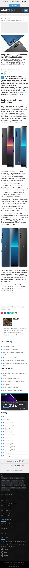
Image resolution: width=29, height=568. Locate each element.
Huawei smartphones (8, 453)
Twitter (6, 552)
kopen (3, 485)
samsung (17, 478)
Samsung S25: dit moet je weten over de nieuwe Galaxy (14, 374)
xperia (8, 309)
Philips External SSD (7, 508)
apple (15, 485)
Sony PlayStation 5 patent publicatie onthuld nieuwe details (15, 364)
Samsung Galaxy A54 (7, 515)
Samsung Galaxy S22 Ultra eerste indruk (12, 390)
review (3, 490)
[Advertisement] (14, 27)
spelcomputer (5, 487)
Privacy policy (5, 528)
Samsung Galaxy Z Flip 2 (9, 447)
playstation (12, 487)
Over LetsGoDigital (6, 523)
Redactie (4, 533)
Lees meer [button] (23, 1)
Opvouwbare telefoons (16, 14)
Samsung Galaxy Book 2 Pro (8, 513)
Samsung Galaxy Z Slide (8, 423)
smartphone (17, 306)
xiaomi (20, 485)
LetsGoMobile (12, 566)
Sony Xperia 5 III (6, 510)
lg (11, 483)
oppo (8, 480)
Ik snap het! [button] (14, 5)
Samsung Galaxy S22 (8, 417)
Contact (4, 531)
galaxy (22, 478)
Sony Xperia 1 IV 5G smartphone (10, 349)
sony (23, 306)
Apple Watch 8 (5, 498)
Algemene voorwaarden (7, 526)
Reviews (2, 14)
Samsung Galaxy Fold (8, 444)
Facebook (6, 549)
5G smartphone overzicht (9, 438)
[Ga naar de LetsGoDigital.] (2, 18)
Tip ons (17, 566)
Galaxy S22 (4, 500)
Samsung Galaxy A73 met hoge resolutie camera (14, 381)
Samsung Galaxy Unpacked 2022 (10, 503)
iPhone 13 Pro (6, 420)
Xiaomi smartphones (8, 456)
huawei (15, 483)
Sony (4, 71)
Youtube (6, 555)
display (3, 483)
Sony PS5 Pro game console (9, 357)
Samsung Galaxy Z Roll (8, 426)
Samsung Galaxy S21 (8, 432)
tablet (8, 490)
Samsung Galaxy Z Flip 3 (9, 450)
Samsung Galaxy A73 (7, 505)
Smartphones (8, 14)
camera (8, 306)
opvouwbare (14, 480)
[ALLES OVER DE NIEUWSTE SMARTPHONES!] (7, 10)
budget (3, 306)
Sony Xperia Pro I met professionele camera (13, 360)
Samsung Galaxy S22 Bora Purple (11, 378)
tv (24, 485)
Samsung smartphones (8, 441)
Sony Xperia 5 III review (8, 346)
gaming (24, 487)
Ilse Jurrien (5, 69)
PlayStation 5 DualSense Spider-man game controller (13, 353)
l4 (12, 306)
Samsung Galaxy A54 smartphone (11, 387)
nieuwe (18, 487)
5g (19, 480)
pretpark (21, 483)
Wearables (23, 14)
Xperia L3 (12, 82)
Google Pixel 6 (6, 429)
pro (23, 480)
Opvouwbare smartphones (9, 435)
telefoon (3, 309)
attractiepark (9, 485)
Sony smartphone (21, 92)
